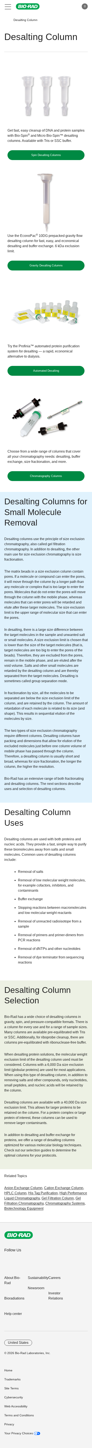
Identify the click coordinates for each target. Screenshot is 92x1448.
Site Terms (11, 1388)
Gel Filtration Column (58, 1198)
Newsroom (36, 1288)
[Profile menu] (70, 6)
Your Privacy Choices (19, 1433)
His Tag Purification (43, 1193)
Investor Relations (55, 1295)
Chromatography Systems (65, 1203)
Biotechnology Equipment (23, 1208)
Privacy (9, 1424)
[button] (7, 20)
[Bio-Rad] (18, 1235)
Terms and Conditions (19, 1415)
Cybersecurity (13, 1397)
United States (18, 1342)
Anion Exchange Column (23, 1188)
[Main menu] (8, 6)
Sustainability (38, 1278)
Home (8, 1370)
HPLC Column (15, 1193)
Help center (13, 1314)
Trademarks (12, 1379)
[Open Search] (61, 6)
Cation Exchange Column (63, 1188)
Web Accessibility (15, 1406)
